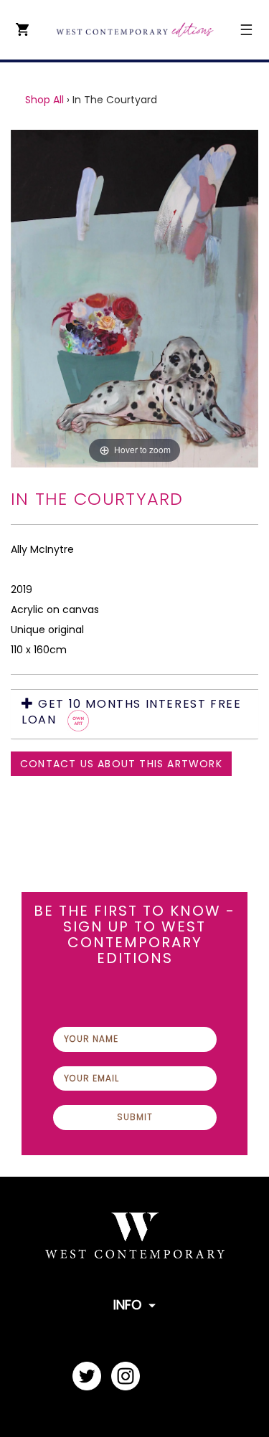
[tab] (134, 714)
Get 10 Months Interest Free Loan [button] (131, 713)
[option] (134, 299)
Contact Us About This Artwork (121, 764)
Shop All (44, 100)
